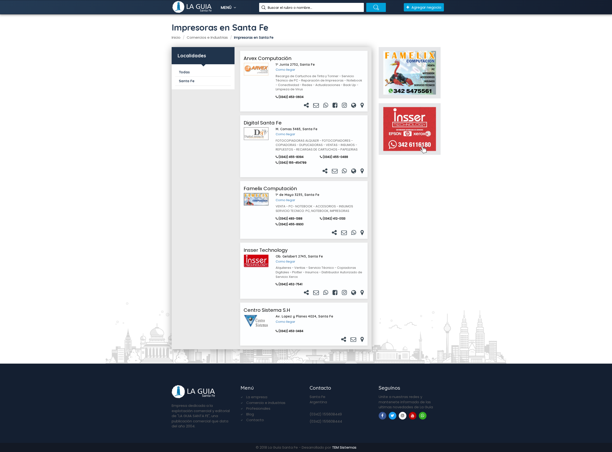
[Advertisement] (410, 236)
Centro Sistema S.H (267, 310)
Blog (250, 414)
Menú (226, 7)
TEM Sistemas (344, 447)
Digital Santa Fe (263, 122)
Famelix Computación (270, 188)
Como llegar (285, 70)
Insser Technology (266, 250)
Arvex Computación (267, 58)
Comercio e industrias (265, 402)
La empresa (256, 396)
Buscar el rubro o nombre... (290, 7)
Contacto (255, 419)
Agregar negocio (425, 7)
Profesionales (258, 408)
